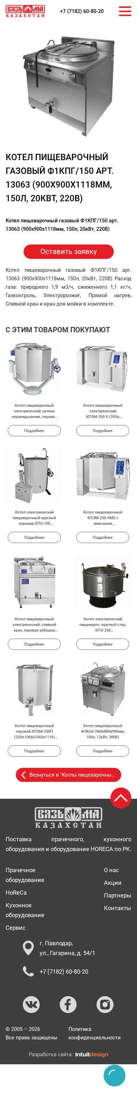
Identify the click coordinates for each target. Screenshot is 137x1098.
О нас (111, 870)
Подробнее (34, 430)
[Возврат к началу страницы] (120, 798)
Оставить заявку (68, 251)
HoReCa (16, 892)
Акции (113, 882)
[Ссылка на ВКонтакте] (31, 1005)
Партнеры (117, 895)
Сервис (16, 927)
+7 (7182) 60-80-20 (82, 11)
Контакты (117, 907)
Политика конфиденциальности (94, 1033)
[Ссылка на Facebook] (68, 1005)
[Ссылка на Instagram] (105, 1005)
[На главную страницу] (25, 11)
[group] (68, 86)
